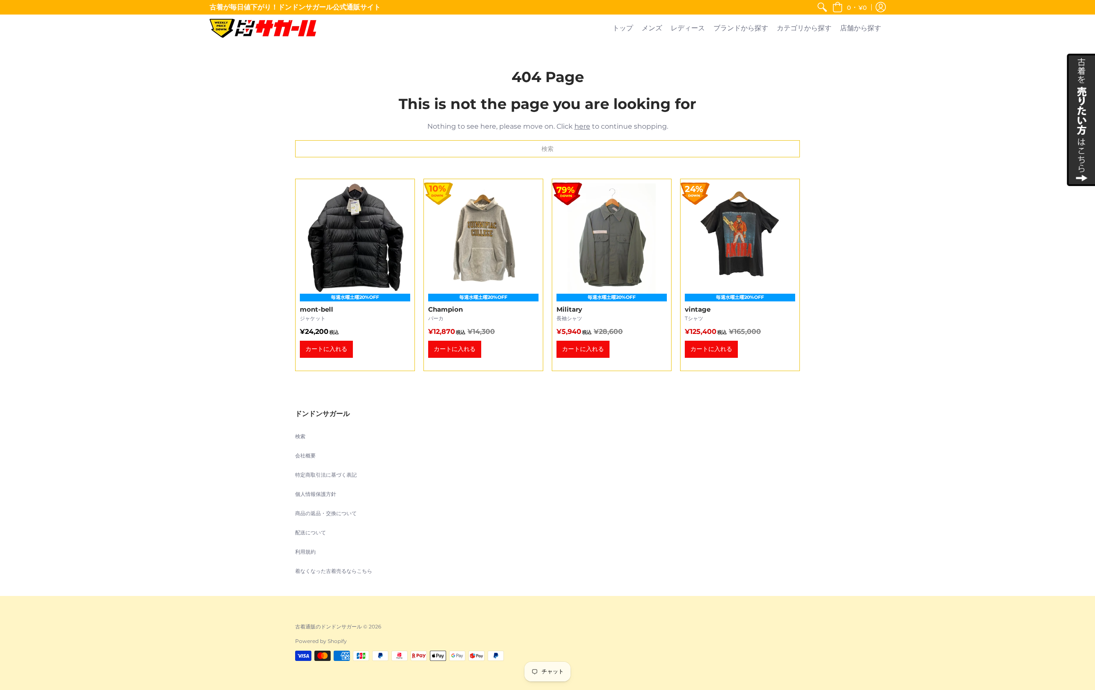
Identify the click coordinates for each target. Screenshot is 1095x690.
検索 (300, 436)
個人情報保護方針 (315, 494)
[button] (849, 7)
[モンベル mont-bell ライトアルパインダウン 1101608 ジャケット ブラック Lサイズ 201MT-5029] (355, 275)
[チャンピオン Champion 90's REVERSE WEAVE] (483, 275)
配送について (310, 532)
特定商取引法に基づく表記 (326, 475)
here (582, 126)
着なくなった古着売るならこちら (333, 571)
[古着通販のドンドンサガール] (263, 28)
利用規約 (305, 551)
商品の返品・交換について (326, 513)
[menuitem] (822, 7)
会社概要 (305, 455)
